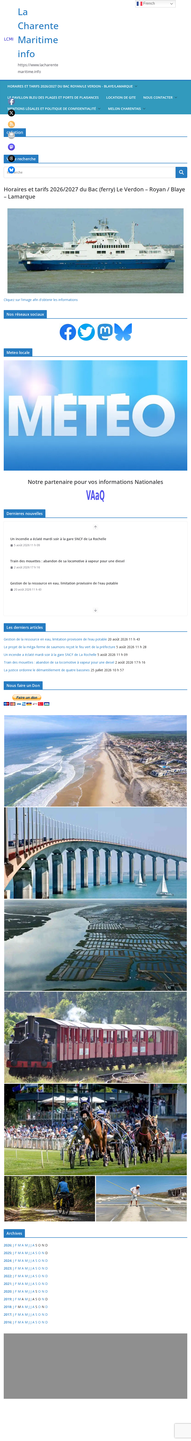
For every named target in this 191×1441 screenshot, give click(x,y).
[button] (135, 86)
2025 (7, 1253)
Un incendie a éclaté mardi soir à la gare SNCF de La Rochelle (50, 654)
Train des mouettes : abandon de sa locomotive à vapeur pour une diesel (67, 539)
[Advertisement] (95, 1366)
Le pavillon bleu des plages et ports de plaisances (53, 97)
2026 (7, 1245)
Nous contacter (158, 97)
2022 (7, 1276)
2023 (7, 1268)
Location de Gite (121, 97)
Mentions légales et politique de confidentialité (51, 108)
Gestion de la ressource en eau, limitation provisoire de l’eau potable (64, 561)
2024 (7, 1260)
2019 (7, 1299)
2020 (7, 1291)
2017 (7, 1314)
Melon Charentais (124, 108)
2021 (7, 1283)
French (148, 3)
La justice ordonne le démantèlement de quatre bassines (47, 670)
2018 (7, 1307)
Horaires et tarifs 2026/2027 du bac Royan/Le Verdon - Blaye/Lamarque (70, 86)
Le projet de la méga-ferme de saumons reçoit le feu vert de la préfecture (67, 583)
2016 (7, 1322)
